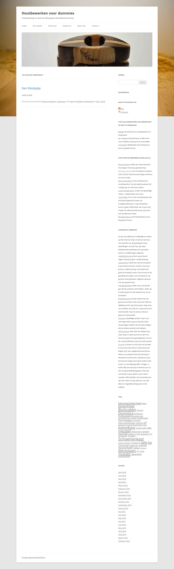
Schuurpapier (124, 443)
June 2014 (122, 524)
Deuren (140, 410)
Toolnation (122, 145)
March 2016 (123, 485)
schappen (122, 436)
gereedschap (137, 416)
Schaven (131, 436)
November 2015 (124, 498)
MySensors (136, 431)
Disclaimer (37, 26)
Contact (95, 26)
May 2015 (122, 518)
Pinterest (124, 112)
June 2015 (122, 515)
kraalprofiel (141, 428)
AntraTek (122, 318)
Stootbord (135, 443)
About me (81, 26)
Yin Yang (140, 451)
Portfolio (52, 26)
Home (24, 26)
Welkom (143, 448)
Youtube (124, 454)
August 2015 (123, 508)
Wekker (136, 448)
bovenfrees (126, 406)
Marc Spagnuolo (124, 181)
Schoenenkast (131, 439)
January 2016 (123, 492)
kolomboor (127, 427)
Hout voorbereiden (126, 423)
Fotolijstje (79, 101)
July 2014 (121, 521)
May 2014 (122, 528)
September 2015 (124, 505)
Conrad (121, 344)
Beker (144, 403)
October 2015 (123, 502)
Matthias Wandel (125, 171)
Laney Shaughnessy (126, 190)
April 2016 (122, 482)
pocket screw (134, 434)
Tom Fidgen (123, 197)
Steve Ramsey (124, 164)
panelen (145, 431)
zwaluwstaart (124, 456)
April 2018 (122, 472)
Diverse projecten (49, 101)
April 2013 (122, 534)
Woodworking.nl (125, 217)
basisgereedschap (129, 403)
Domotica (67, 26)
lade (149, 427)
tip (150, 442)
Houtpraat (61, 101)
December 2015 (124, 495)
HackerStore (123, 262)
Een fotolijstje (31, 88)
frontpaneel (124, 416)
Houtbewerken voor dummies (48, 13)
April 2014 (122, 531)
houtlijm (137, 420)
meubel (124, 431)
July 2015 (121, 511)
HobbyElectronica (125, 256)
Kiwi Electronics (124, 298)
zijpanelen (136, 454)
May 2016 (122, 479)
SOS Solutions (124, 331)
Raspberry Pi (146, 434)
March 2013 (123, 538)
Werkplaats (127, 450)
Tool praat (123, 445)
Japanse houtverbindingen (130, 425)
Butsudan (127, 409)
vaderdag (142, 445)
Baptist (121, 132)
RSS (122, 109)
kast (145, 425)
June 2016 (122, 475)
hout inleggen (125, 420)
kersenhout (88, 101)
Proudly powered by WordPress (33, 557)
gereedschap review (127, 418)
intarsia (139, 423)
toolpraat (133, 445)
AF (119, 138)
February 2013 (124, 541)
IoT (145, 422)
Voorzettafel (125, 447)
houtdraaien (142, 418)
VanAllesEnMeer (124, 285)
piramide (123, 433)
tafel (144, 443)
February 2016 (124, 488)
